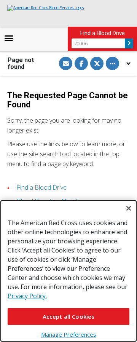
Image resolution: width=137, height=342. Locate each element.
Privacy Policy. (27, 296)
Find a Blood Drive (42, 187)
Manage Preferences (68, 334)
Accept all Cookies (69, 316)
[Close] (128, 208)
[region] (68, 271)
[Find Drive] (129, 43)
